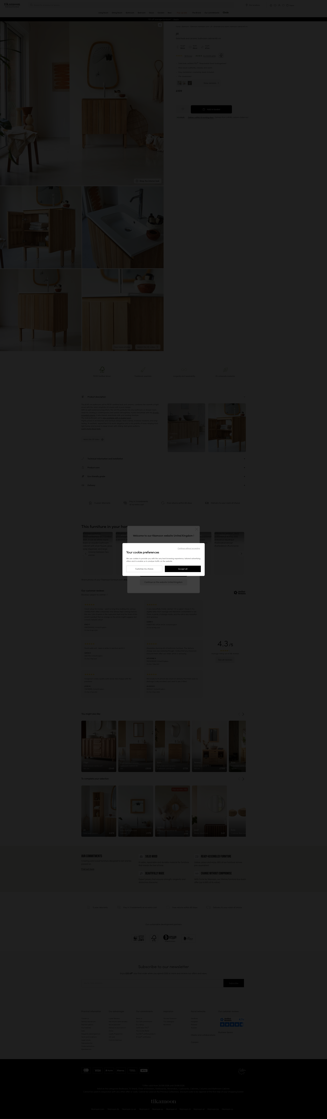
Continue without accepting (189, 548)
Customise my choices (144, 569)
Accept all (182, 569)
